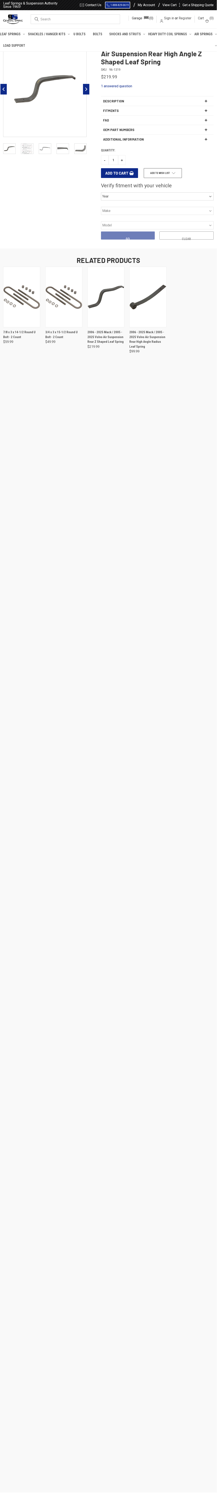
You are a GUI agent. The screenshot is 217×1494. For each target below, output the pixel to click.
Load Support (14, 46)
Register (185, 18)
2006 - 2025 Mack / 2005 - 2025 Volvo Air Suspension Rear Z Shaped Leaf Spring (105, 337)
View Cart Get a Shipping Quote (188, 5)
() (206, 18)
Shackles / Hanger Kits (46, 34)
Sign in (169, 18)
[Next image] (86, 89)
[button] (142, 18)
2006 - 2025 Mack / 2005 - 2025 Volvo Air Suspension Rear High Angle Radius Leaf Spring (147, 339)
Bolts (97, 34)
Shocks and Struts (125, 34)
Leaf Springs (10, 34)
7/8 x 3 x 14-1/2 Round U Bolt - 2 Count (19, 334)
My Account (146, 5)
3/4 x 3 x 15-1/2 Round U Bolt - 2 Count (61, 334)
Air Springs (203, 34)
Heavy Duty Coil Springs (167, 34)
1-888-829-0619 (120, 5)
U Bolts (79, 34)
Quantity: (108, 150)
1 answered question (116, 86)
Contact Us (93, 5)
